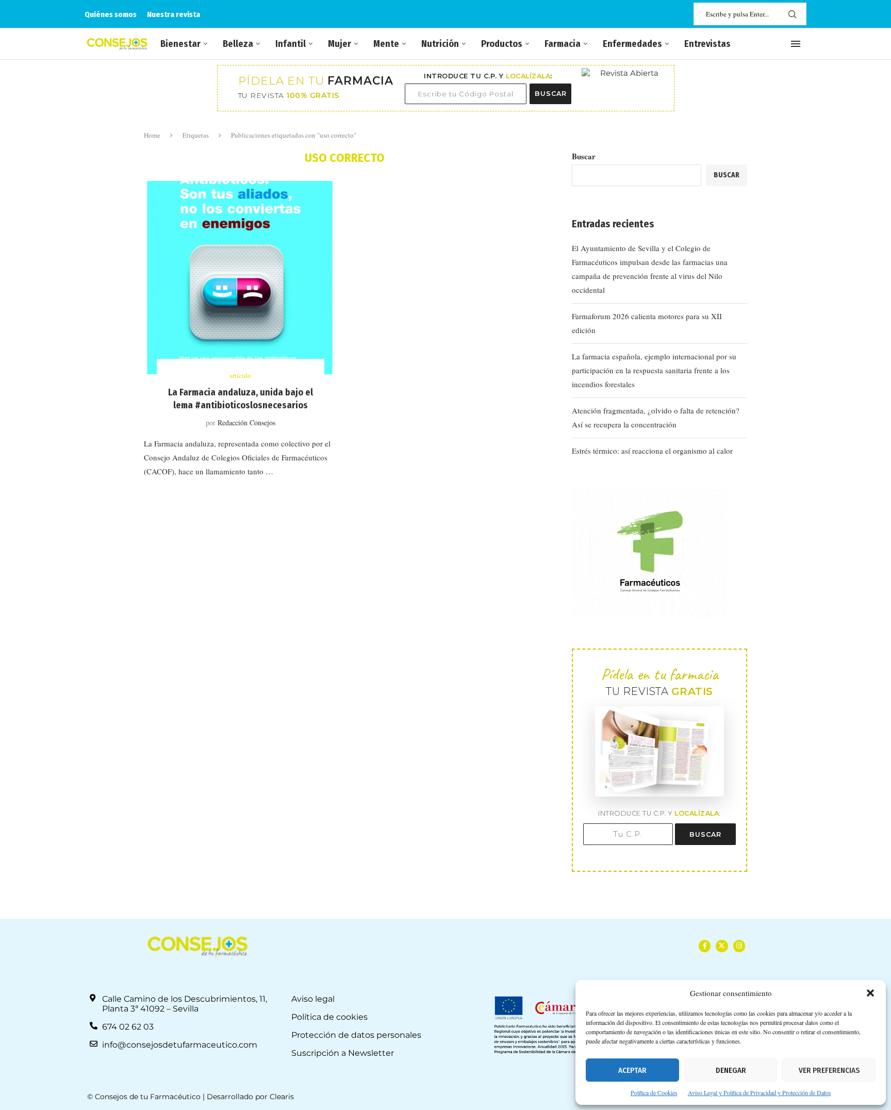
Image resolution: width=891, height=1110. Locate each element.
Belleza (238, 43)
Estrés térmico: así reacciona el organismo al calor (652, 450)
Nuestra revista (173, 14)
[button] (870, 993)
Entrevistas (707, 43)
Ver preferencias (829, 1070)
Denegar (731, 1070)
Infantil (290, 43)
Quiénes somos (111, 14)
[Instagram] (739, 946)
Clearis (282, 1096)
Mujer (339, 43)
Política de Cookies (654, 1092)
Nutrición (440, 43)
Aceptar (632, 1070)
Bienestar (180, 43)
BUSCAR (551, 93)
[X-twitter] (722, 946)
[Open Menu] (795, 43)
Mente (386, 43)
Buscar (584, 156)
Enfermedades (632, 43)
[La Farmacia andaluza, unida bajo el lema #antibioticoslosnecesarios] (240, 277)
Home (152, 135)
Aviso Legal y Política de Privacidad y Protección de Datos (759, 1092)
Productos (501, 43)
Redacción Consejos (246, 422)
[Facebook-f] (705, 946)
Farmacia (562, 43)
